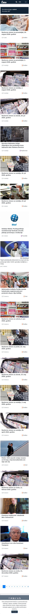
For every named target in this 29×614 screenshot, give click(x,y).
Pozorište (24, 236)
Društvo (25, 37)
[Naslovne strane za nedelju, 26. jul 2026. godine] (14, 164)
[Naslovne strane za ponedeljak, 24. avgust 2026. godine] (14, 23)
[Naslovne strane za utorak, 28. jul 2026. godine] (14, 106)
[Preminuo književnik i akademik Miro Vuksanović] (14, 506)
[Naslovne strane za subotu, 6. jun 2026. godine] (14, 309)
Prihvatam (14, 611)
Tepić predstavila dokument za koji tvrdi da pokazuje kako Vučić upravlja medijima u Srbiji (14, 262)
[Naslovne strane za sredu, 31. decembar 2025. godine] (14, 561)
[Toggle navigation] (26, 1)
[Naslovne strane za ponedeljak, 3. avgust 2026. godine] (14, 51)
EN (20, 2)
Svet (26, 296)
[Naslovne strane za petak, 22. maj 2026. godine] (14, 337)
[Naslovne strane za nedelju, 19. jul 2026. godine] (14, 191)
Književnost (24, 150)
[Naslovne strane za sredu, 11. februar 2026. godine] (14, 478)
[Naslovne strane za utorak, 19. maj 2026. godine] (14, 365)
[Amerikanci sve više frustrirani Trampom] (14, 534)
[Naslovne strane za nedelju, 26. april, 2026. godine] (14, 421)
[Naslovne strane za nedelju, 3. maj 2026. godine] (14, 393)
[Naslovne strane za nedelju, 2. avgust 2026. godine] (14, 78)
